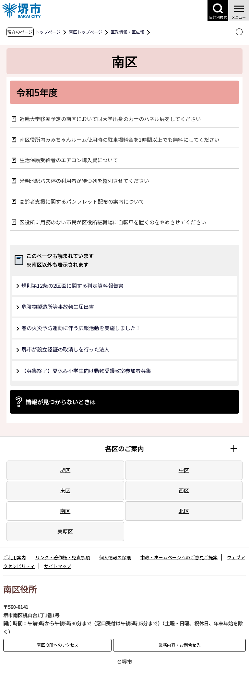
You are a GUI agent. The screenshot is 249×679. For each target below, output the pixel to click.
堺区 (65, 470)
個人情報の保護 (115, 557)
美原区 (65, 531)
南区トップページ (85, 32)
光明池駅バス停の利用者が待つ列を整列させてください (84, 180)
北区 (184, 511)
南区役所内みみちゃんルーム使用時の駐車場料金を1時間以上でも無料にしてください (119, 139)
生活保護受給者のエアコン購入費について (68, 159)
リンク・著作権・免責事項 (62, 557)
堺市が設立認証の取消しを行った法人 (65, 349)
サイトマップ (57, 566)
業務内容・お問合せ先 (180, 645)
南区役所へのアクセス (57, 645)
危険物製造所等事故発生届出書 (57, 306)
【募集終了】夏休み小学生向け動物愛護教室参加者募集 (86, 370)
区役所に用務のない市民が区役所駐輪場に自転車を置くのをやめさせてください (112, 222)
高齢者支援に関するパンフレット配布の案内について (81, 201)
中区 (184, 470)
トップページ (48, 32)
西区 (184, 490)
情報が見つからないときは (61, 401)
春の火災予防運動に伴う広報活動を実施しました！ (81, 328)
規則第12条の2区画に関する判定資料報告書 (72, 285)
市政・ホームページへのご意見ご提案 (179, 557)
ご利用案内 (14, 557)
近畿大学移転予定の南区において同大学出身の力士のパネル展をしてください (110, 118)
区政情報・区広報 (127, 32)
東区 (65, 490)
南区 (65, 511)
